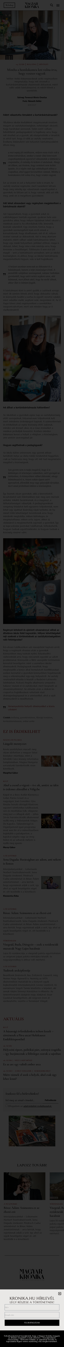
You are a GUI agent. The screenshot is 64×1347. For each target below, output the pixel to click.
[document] (32, 673)
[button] (60, 1293)
